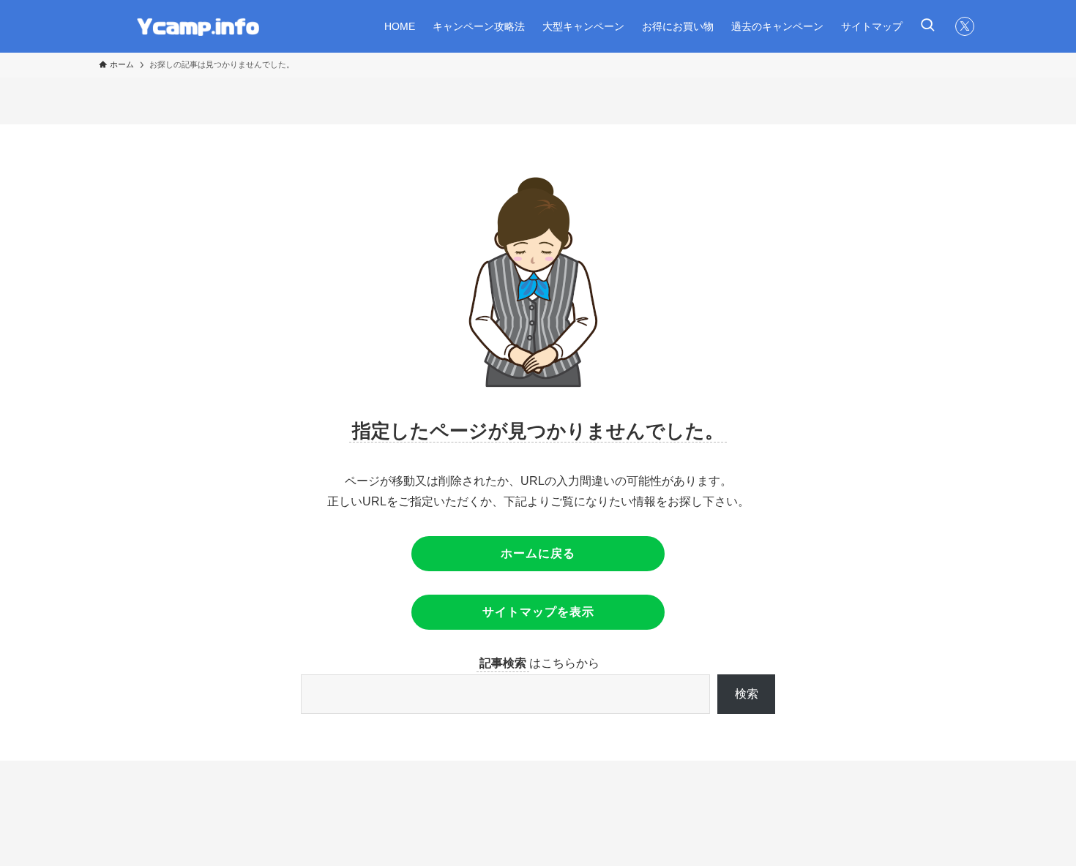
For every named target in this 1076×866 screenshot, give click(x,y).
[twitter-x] (964, 26)
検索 (746, 694)
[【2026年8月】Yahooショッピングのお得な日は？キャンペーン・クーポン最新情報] (193, 26)
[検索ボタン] (927, 26)
